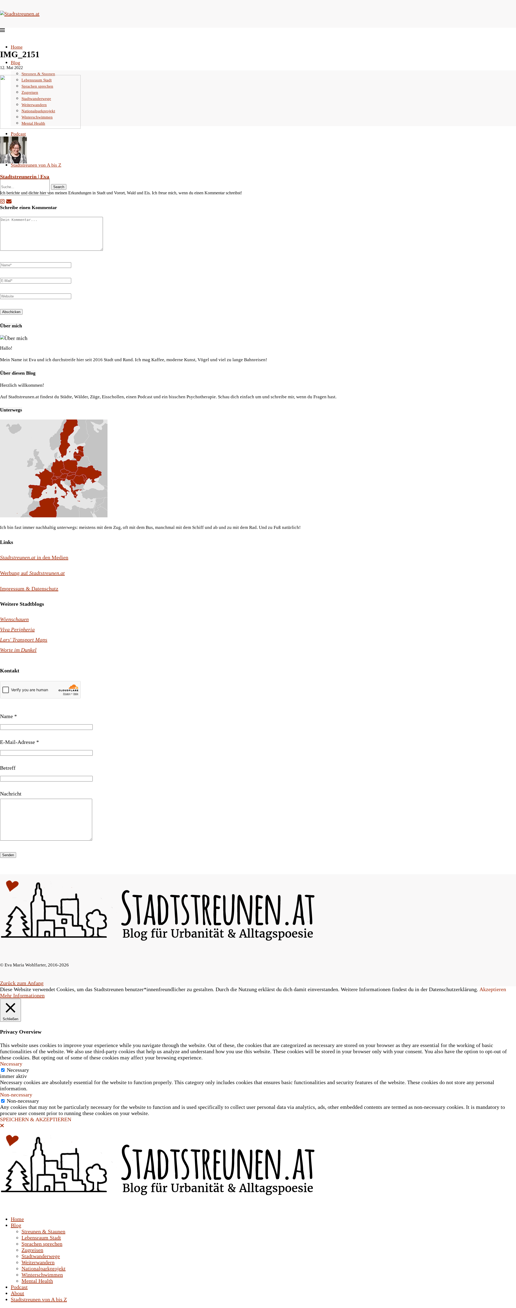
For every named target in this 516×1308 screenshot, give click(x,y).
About (17, 1293)
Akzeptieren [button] (492, 989)
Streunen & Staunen (38, 74)
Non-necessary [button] (16, 1095)
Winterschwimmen (42, 1275)
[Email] (9, 202)
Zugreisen (32, 1250)
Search (58, 187)
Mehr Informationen (22, 995)
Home (17, 47)
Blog (15, 62)
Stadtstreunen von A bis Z (36, 165)
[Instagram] (2, 202)
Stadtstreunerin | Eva (24, 177)
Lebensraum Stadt (41, 1238)
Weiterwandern (38, 1262)
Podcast (18, 134)
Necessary (18, 1070)
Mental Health (37, 1281)
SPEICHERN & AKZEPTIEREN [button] (35, 1119)
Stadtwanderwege (41, 1256)
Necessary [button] (11, 1064)
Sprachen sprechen (42, 1244)
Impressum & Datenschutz (29, 589)
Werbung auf (32, 573)
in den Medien (34, 557)
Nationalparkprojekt (44, 1268)
